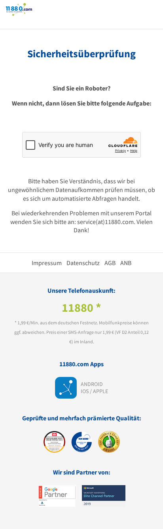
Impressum (47, 263)
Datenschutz (83, 263)
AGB (110, 263)
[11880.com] (19, 9)
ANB (125, 263)
